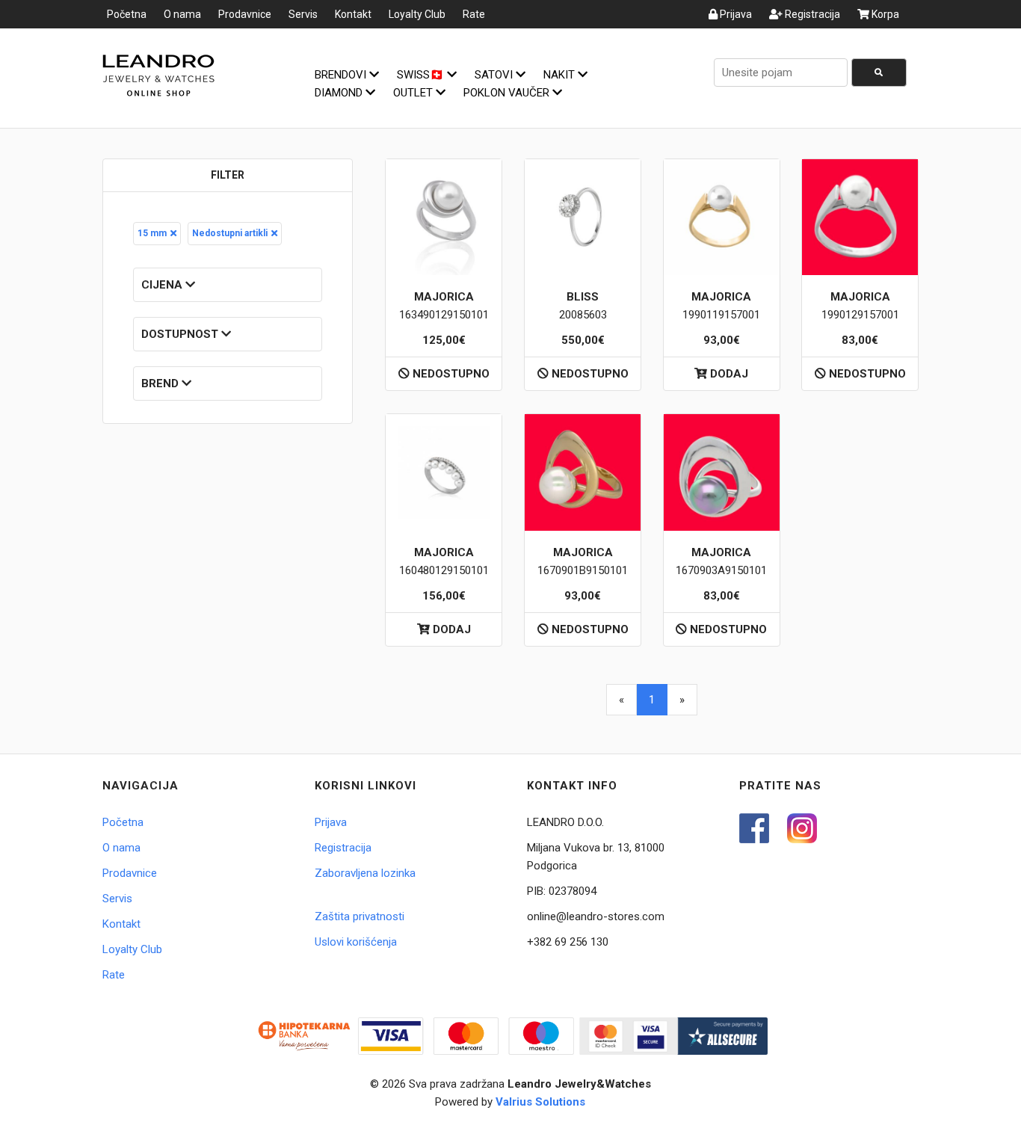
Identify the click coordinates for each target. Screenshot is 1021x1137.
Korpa (884, 14)
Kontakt (353, 14)
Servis (303, 14)
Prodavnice (244, 14)
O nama (182, 14)
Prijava (735, 14)
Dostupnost (181, 334)
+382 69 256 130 (567, 942)
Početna (126, 14)
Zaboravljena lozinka (365, 873)
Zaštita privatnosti (359, 916)
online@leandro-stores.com (595, 916)
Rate (474, 14)
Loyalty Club (417, 14)
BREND (161, 383)
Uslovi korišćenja (356, 942)
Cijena (163, 285)
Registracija (811, 14)
